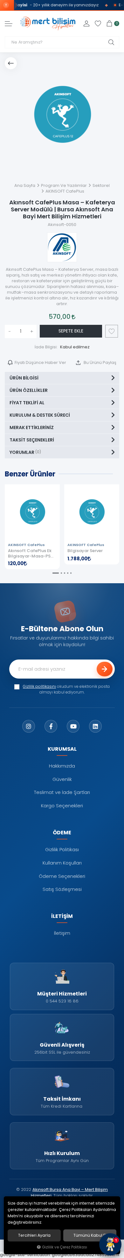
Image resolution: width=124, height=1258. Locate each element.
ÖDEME (62, 832)
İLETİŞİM (62, 916)
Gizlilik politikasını (39, 686)
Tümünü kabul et (90, 1235)
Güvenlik (62, 779)
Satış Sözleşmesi (62, 889)
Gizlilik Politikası (62, 849)
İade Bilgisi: (46, 347)
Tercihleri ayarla (34, 1235)
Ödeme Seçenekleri (62, 876)
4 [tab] (67, 573)
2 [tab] (61, 573)
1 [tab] (55, 573)
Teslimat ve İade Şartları (62, 792)
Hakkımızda (62, 765)
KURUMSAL (62, 748)
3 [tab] (64, 573)
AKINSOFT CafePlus (26, 545)
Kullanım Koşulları (62, 862)
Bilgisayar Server (85, 551)
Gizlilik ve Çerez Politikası (64, 1247)
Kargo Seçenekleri (62, 805)
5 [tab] (71, 573)
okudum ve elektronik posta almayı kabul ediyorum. (66, 689)
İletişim (62, 933)
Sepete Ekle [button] (71, 331)
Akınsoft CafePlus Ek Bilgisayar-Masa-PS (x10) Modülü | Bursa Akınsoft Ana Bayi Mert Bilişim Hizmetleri (32, 553)
